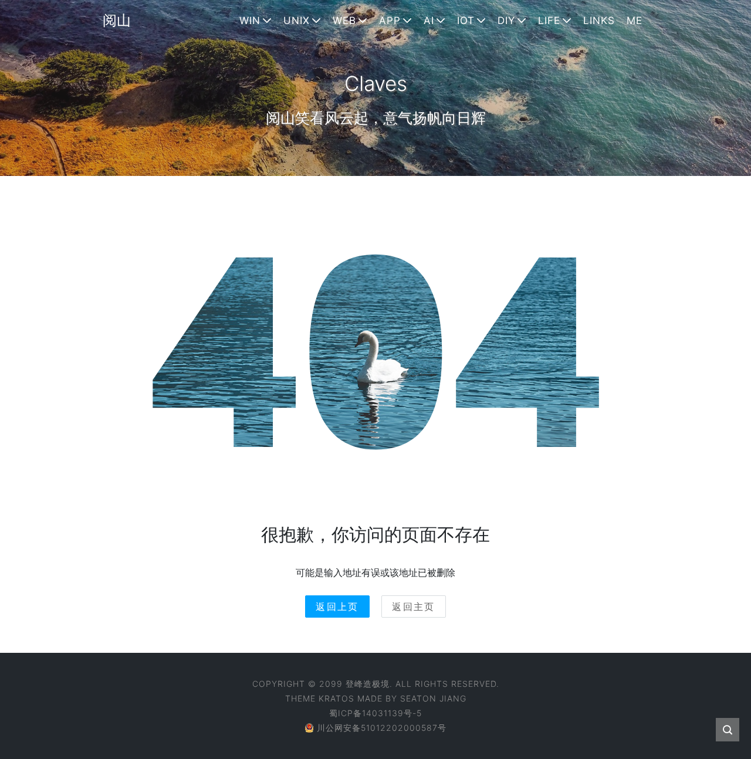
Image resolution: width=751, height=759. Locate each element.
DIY (506, 20)
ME (634, 20)
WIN (250, 20)
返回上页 (337, 606)
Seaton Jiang (433, 698)
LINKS (599, 20)
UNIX (296, 20)
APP (390, 20)
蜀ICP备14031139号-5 (375, 713)
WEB (344, 20)
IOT (466, 20)
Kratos (336, 698)
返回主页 (413, 606)
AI (429, 20)
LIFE (549, 20)
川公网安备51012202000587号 (381, 728)
